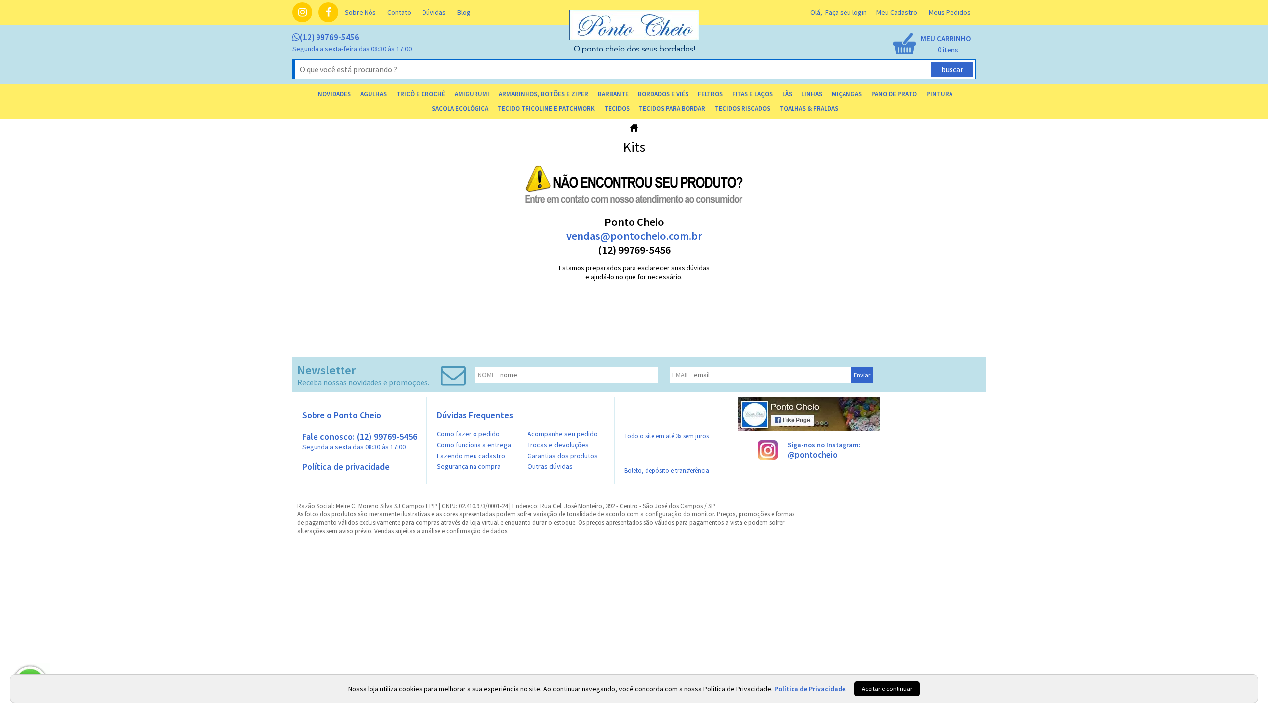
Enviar (862, 375)
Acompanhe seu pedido (563, 433)
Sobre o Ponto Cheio (341, 415)
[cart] (931, 44)
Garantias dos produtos (563, 455)
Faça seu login (846, 12)
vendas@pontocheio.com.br (634, 236)
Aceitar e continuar (887, 688)
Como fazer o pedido (468, 433)
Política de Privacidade (809, 688)
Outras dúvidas (550, 466)
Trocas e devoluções (558, 444)
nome (486, 374)
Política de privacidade (346, 466)
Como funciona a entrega (474, 444)
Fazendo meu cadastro (471, 455)
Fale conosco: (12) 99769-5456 (359, 441)
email (680, 374)
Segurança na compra (469, 466)
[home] (635, 51)
